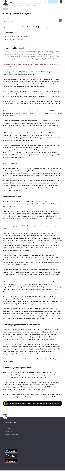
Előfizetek (53, 1)
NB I (5, 9)
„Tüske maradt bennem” (15, 39)
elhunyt (36, 5)
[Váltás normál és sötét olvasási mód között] (46, 2)
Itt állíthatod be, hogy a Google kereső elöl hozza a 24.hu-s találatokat (34, 403)
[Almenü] (12, 2)
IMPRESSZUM (8, 431)
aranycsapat (21, 5)
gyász (29, 5)
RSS (6, 425)
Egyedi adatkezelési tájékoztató (14, 437)
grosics (12, 5)
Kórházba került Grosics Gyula (17, 36)
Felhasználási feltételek (12, 434)
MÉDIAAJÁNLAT (9, 441)
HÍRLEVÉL (7, 428)
